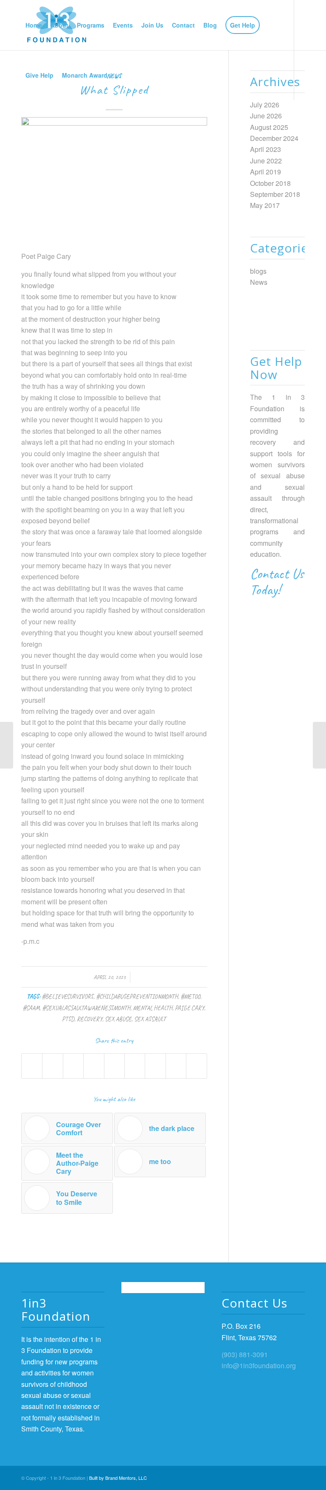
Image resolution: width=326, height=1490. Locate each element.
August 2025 (269, 127)
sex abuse (118, 1019)
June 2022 (266, 161)
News (258, 282)
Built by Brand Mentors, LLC (118, 1477)
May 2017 (265, 205)
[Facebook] (23, 124)
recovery (89, 1019)
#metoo (190, 996)
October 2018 (270, 183)
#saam (30, 1008)
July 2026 (264, 104)
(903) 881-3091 (245, 1354)
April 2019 (265, 172)
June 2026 (266, 116)
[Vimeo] (62, 124)
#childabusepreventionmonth (137, 996)
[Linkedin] (49, 124)
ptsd (68, 1019)
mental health (152, 1008)
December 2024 (274, 138)
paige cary (189, 1008)
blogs (258, 271)
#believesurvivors (67, 996)
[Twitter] (36, 124)
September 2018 (275, 194)
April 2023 (265, 149)
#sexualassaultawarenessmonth (86, 1008)
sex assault (150, 1019)
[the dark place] (6, 745)
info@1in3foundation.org (259, 1365)
